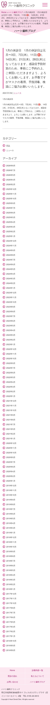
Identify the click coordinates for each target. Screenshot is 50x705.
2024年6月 (10, 264)
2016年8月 (10, 650)
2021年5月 (10, 429)
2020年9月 (10, 457)
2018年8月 (10, 556)
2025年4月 (10, 222)
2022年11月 (11, 353)
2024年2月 (10, 283)
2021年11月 (11, 405)
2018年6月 (10, 565)
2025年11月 (11, 193)
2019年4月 (10, 523)
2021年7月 (10, 424)
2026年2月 (10, 184)
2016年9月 (10, 645)
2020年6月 (10, 466)
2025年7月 (10, 207)
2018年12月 (11, 537)
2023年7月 (10, 316)
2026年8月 (10, 165)
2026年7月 (10, 170)
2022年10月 (11, 358)
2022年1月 (10, 396)
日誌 (8, 145)
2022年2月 (10, 391)
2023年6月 (10, 320)
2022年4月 (10, 382)
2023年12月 (11, 292)
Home (3, 12)
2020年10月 (11, 452)
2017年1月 (10, 636)
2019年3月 (10, 527)
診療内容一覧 (37, 670)
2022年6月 (10, 372)
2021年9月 (10, 415)
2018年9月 (10, 551)
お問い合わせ (12, 681)
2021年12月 (11, 400)
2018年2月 (10, 584)
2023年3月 (10, 335)
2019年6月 (10, 513)
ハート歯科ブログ (15, 12)
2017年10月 (11, 603)
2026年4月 (10, 179)
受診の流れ (12, 676)
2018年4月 (10, 575)
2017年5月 (10, 622)
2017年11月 (11, 598)
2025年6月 (10, 212)
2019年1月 (10, 532)
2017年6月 (10, 617)
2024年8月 (10, 255)
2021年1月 (10, 438)
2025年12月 (11, 189)
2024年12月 (11, 240)
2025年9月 (10, 203)
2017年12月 (11, 593)
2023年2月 (10, 339)
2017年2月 (10, 631)
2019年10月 (11, 495)
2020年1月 (10, 480)
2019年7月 (10, 509)
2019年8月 (10, 504)
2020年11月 (11, 447)
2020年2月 (10, 476)
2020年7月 (10, 462)
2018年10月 (11, 546)
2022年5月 (10, 377)
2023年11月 (11, 297)
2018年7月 (10, 560)
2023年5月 (10, 325)
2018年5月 (10, 570)
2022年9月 (10, 363)
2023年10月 (11, 302)
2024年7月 (10, 259)
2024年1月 (10, 287)
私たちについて (37, 676)
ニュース (17, 93)
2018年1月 (10, 589)
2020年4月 (10, 471)
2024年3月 (10, 278)
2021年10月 (11, 410)
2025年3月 (10, 226)
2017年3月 (10, 626)
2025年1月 (10, 236)
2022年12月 (11, 349)
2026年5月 (10, 175)
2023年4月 (10, 330)
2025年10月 (11, 198)
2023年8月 (10, 311)
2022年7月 (10, 367)
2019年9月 (10, 499)
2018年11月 (11, 542)
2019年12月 (11, 485)
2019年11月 (11, 490)
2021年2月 (10, 433)
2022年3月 (10, 386)
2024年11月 (11, 245)
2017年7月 (10, 612)
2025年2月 (10, 231)
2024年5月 (10, 269)
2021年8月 (10, 419)
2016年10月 (11, 640)
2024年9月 (10, 250)
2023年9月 (10, 306)
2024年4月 (10, 273)
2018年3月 (10, 579)
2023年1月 (10, 344)
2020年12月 (11, 443)
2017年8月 (10, 607)
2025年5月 (10, 217)
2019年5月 (10, 518)
